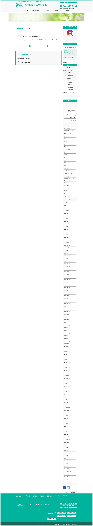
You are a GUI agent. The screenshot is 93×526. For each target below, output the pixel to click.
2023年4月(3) (67, 261)
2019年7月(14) (67, 357)
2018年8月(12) (67, 386)
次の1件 (44, 46)
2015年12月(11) (67, 468)
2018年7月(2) (67, 388)
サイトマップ (50, 496)
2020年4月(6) (67, 333)
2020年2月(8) (67, 338)
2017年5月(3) (67, 423)
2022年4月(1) (67, 285)
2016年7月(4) (67, 450)
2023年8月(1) (67, 250)
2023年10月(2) (67, 247)
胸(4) (65, 182)
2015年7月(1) (67, 482)
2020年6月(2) (67, 327)
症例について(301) (68, 133)
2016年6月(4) (67, 452)
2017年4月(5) (67, 426)
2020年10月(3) (67, 319)
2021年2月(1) (67, 309)
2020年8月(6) (67, 322)
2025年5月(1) (67, 218)
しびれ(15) (66, 196)
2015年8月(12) (67, 479)
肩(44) (65, 136)
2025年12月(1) (67, 207)
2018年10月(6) (67, 380)
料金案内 (42, 495)
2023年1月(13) (67, 269)
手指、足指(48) (67, 185)
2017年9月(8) (67, 412)
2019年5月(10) (67, 362)
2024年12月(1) (67, 223)
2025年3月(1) (67, 221)
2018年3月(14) (67, 396)
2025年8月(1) (67, 215)
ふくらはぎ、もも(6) (68, 170)
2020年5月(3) (67, 330)
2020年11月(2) (67, 317)
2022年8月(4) (67, 277)
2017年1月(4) (67, 434)
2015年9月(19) (67, 476)
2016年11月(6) (67, 439)
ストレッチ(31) (67, 149)
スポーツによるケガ (26, 495)
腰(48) (65, 138)
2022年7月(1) (67, 279)
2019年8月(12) (67, 354)
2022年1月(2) (67, 290)
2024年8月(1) (67, 226)
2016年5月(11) (67, 455)
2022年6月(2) (67, 282)
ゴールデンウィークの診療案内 (30, 36)
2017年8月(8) (67, 415)
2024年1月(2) (67, 239)
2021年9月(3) (67, 298)
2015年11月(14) (67, 471)
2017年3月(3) (67, 428)
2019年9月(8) (67, 351)
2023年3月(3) (67, 263)
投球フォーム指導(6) (68, 190)
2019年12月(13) (67, 343)
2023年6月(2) (67, 255)
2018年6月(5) (67, 391)
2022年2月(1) (67, 287)
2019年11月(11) (67, 346)
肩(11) (65, 154)
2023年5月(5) (67, 258)
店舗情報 (70, 82)
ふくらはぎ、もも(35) (68, 173)
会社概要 (35, 496)
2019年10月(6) (67, 349)
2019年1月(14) (67, 372)
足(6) (65, 160)
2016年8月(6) (67, 447)
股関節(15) (66, 176)
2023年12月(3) (67, 242)
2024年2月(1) (67, 237)
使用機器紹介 (70, 87)
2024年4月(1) (67, 234)
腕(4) (65, 193)
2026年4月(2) (67, 205)
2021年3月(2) (67, 306)
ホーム (17, 495)
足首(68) (66, 168)
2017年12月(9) (67, 404)
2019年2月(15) (67, 370)
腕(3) (65, 162)
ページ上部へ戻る (71, 492)
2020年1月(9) (67, 341)
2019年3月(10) (67, 367)
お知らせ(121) (67, 128)
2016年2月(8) (67, 463)
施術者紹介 (70, 84)
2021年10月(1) (67, 295)
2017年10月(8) (67, 410)
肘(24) (65, 146)
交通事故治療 (56, 495)
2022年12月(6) (67, 271)
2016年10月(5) (67, 442)
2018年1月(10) (67, 402)
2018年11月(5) (67, 378)
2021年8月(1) (67, 301)
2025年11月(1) (67, 210)
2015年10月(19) (67, 474)
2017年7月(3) (67, 418)
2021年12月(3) (67, 293)
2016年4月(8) (67, 458)
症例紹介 (42, 496)
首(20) (65, 144)
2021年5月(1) (67, 303)
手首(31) (66, 165)
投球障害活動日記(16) (68, 130)
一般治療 (35, 495)
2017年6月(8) (67, 420)
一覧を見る (74, 120)
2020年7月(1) (67, 325)
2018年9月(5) (67, 383)
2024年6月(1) (67, 231)
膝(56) (65, 141)
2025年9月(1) (67, 213)
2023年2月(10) (67, 266)
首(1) (65, 152)
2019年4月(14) (67, 364)
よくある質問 (70, 89)
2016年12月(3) (67, 436)
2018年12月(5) (67, 375)
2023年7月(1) (67, 253)
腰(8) (65, 157)
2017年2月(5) (67, 431)
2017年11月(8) (67, 407)
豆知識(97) (66, 188)
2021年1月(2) (67, 311)
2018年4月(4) (67, 394)
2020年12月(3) (67, 314)
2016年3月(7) (67, 460)
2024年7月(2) (67, 229)
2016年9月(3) (67, 444)
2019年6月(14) (67, 359)
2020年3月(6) (67, 335)
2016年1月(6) (67, 466)
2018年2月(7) (67, 399)
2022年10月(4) (67, 274)
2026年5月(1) (67, 202)
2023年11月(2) (67, 245)
